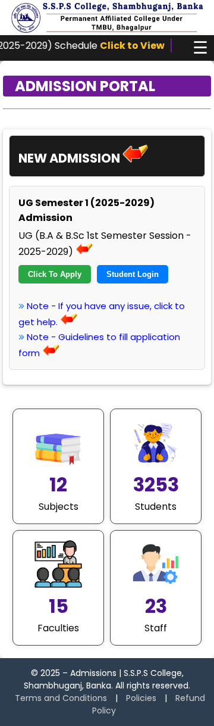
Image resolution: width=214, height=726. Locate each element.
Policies (141, 698)
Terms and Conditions (61, 698)
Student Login (132, 274)
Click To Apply (54, 274)
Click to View (125, 45)
